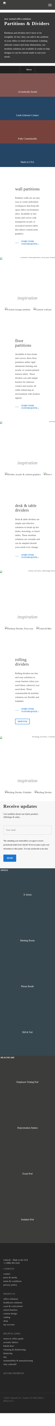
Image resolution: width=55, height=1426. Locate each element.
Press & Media (10, 1277)
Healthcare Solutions (12, 1302)
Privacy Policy (10, 1285)
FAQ (4, 1357)
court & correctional (13, 1306)
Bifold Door (8, 1346)
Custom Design (10, 1313)
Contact (6, 1274)
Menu (29, 69)
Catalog (6, 1317)
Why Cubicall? (10, 1364)
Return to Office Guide (13, 1338)
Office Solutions (10, 1299)
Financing (7, 1353)
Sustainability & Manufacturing (18, 1360)
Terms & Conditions (12, 1281)
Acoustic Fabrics (10, 1342)
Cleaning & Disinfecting (14, 1349)
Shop (5, 1321)
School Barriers (10, 1310)
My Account (9, 1324)
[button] (50, 4)
